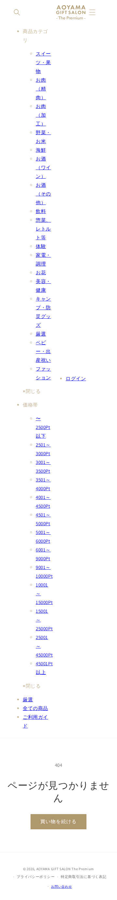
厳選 (41, 334)
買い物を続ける (58, 821)
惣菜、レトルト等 (43, 229)
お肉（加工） (41, 115)
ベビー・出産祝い (43, 351)
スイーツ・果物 (43, 62)
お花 (41, 272)
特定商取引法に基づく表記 (83, 876)
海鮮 (41, 150)
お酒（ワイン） (43, 167)
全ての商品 (35, 708)
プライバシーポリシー (36, 876)
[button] (17, 12)
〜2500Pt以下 (43, 427)
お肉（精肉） (41, 89)
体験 (41, 246)
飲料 (41, 211)
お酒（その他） (43, 194)
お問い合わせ (61, 886)
